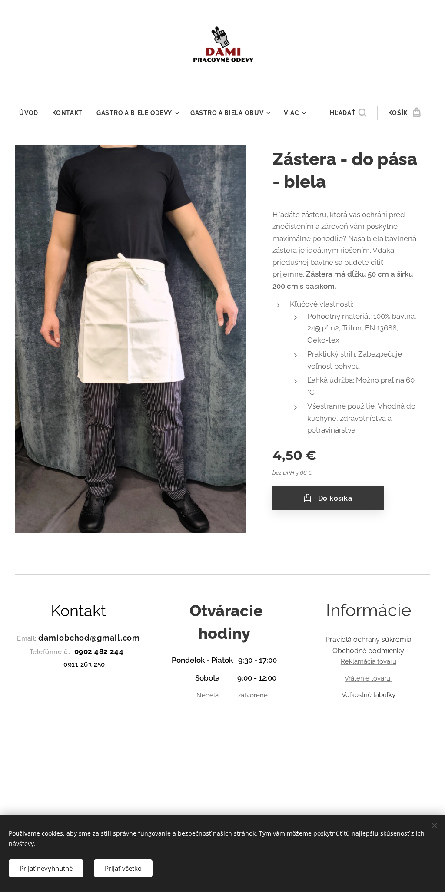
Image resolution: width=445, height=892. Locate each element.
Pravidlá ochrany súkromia (368, 639)
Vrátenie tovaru (368, 678)
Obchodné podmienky (368, 651)
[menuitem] (32, 113)
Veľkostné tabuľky (368, 695)
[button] (348, 113)
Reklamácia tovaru (368, 661)
